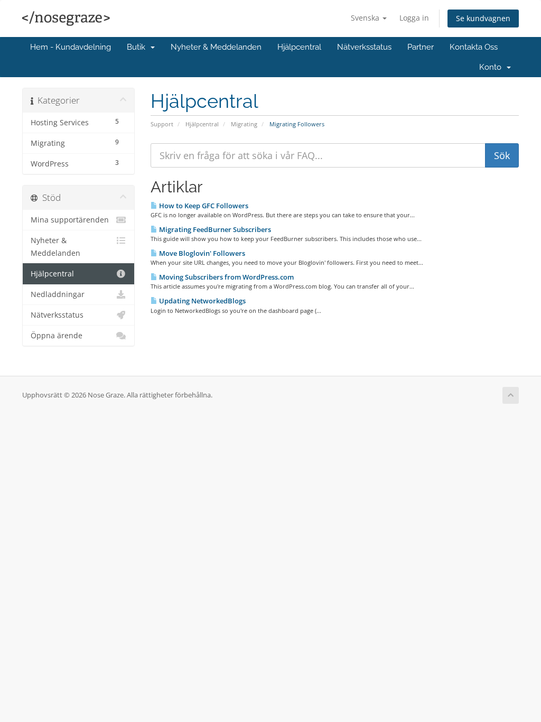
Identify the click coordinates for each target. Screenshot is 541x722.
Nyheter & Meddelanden (216, 47)
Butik (138, 47)
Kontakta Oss (474, 47)
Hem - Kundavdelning (70, 47)
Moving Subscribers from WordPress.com (225, 277)
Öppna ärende (56, 335)
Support (162, 124)
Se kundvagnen (483, 18)
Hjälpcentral (299, 47)
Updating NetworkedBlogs (201, 301)
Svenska (366, 18)
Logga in (414, 18)
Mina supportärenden (70, 220)
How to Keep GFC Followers (202, 205)
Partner (420, 47)
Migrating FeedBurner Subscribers (214, 229)
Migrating (244, 124)
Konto (492, 67)
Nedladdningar (58, 294)
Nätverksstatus (364, 47)
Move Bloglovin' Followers (201, 253)
